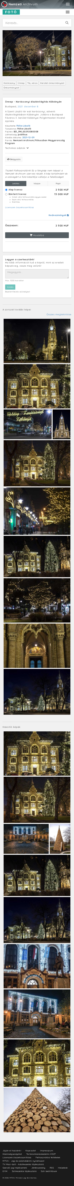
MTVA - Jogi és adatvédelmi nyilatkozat (23, 1161)
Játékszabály (38, 1167)
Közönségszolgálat (12, 1154)
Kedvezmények (58, 215)
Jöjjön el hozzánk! (12, 1150)
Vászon (37, 183)
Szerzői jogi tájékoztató (15, 1167)
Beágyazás (15, 159)
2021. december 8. (28, 106)
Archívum (23, 4)
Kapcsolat (30, 1150)
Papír (58, 183)
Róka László (23, 125)
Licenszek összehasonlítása (19, 207)
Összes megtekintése (58, 314)
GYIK (5, 1171)
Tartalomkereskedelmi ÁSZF (41, 1154)
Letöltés (15, 183)
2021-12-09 (28, 137)
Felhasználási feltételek (48, 1157)
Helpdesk (63, 1167)
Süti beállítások (49, 1171)
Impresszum (46, 1150)
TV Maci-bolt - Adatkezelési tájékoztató (23, 1164)
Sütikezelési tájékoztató (24, 1171)
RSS (52, 1167)
